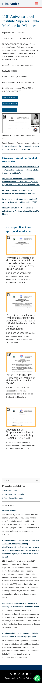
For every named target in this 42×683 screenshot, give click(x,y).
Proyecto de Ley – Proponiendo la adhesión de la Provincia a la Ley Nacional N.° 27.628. (20, 433)
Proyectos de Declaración (14, 494)
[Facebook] (11, 674)
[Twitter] (15, 674)
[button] (37, 678)
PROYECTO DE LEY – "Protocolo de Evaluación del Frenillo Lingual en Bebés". (20, 379)
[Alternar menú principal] (37, 4)
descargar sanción (9, 110)
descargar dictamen (10, 103)
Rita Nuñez (10, 4)
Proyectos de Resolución (13, 498)
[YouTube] (27, 674)
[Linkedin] (23, 674)
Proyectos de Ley (10, 490)
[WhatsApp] (31, 674)
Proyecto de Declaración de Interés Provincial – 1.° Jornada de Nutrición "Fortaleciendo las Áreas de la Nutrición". (20, 170)
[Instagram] (19, 674)
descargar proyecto (10, 97)
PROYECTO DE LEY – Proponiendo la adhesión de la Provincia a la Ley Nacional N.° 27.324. (20, 211)
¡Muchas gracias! (9, 510)
